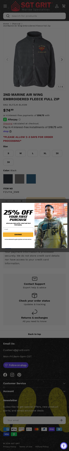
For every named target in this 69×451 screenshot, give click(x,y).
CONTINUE (18, 234)
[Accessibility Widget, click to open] (63, 445)
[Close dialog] (65, 205)
